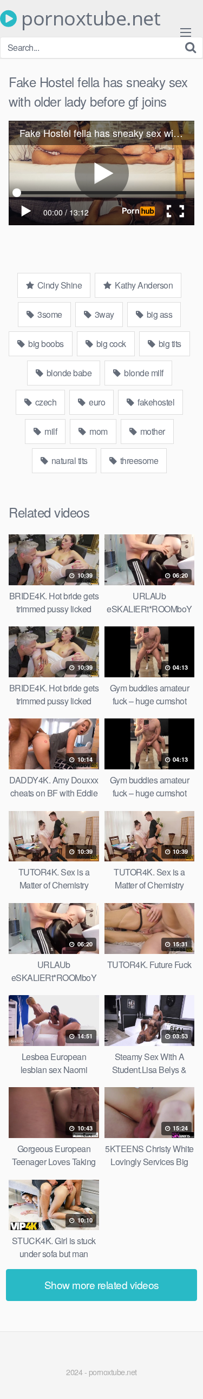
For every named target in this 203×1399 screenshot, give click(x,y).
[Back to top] (184, 1375)
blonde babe (67, 373)
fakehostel (155, 402)
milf (50, 431)
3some (49, 314)
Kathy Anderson (143, 285)
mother (151, 431)
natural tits (68, 460)
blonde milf (142, 373)
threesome (138, 460)
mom (98, 431)
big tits (168, 343)
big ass (158, 314)
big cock (110, 343)
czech (44, 402)
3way (103, 314)
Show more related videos (101, 1284)
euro (96, 402)
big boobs (45, 343)
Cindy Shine (58, 285)
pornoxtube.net (88, 18)
